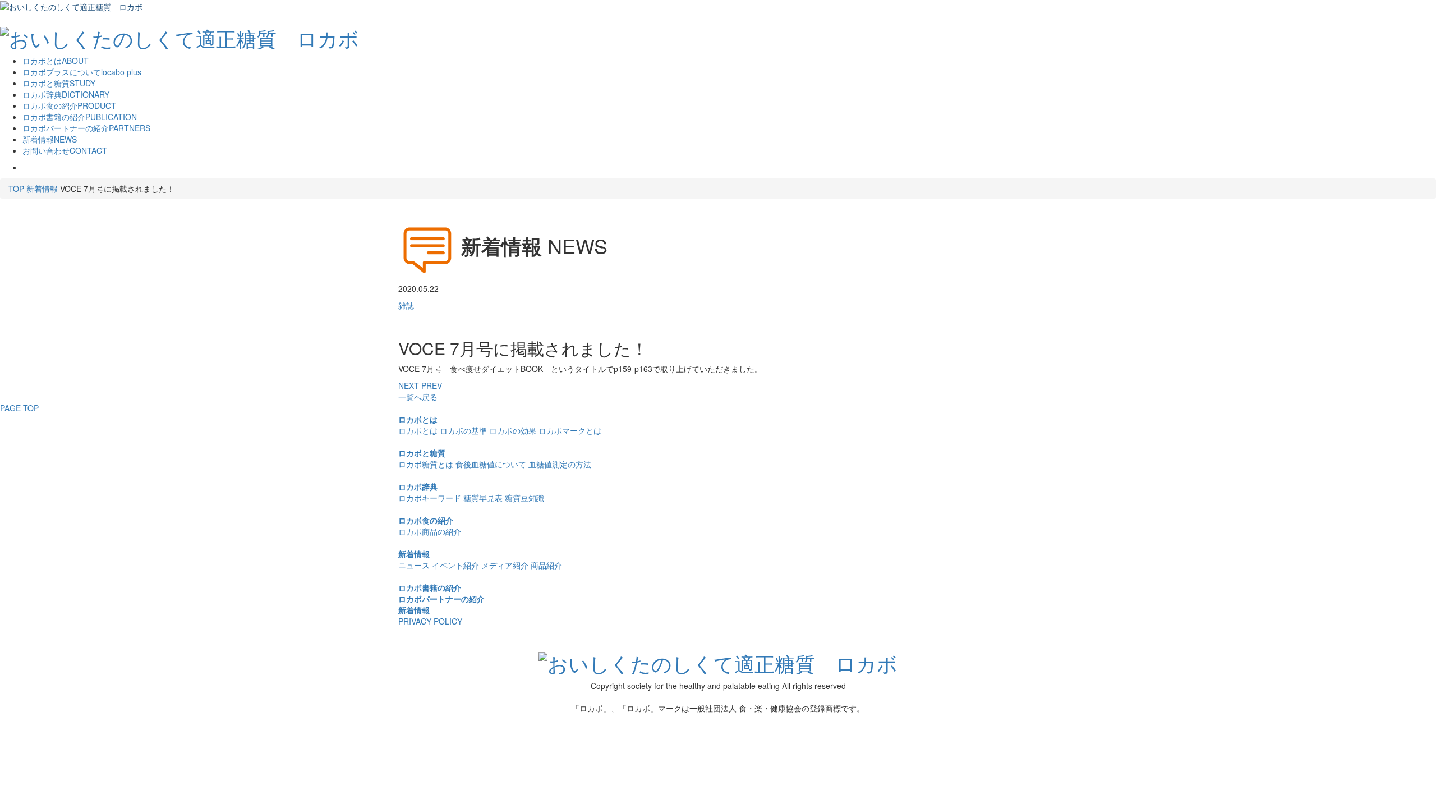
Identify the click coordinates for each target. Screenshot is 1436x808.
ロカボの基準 (463, 430)
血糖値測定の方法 (559, 464)
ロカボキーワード (429, 497)
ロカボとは (418, 419)
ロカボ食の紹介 (425, 520)
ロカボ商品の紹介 (429, 531)
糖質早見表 (483, 497)
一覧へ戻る (418, 396)
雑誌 (406, 305)
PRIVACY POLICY (430, 621)
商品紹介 (546, 565)
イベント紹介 (455, 565)
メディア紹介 (504, 565)
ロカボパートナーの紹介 (441, 598)
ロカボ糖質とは (425, 464)
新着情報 (42, 188)
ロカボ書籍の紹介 (429, 587)
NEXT (408, 385)
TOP (16, 188)
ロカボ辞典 (418, 486)
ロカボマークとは (569, 430)
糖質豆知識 (524, 497)
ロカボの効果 (512, 430)
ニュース (414, 565)
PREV (431, 385)
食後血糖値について (490, 464)
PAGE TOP (19, 408)
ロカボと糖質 (421, 452)
